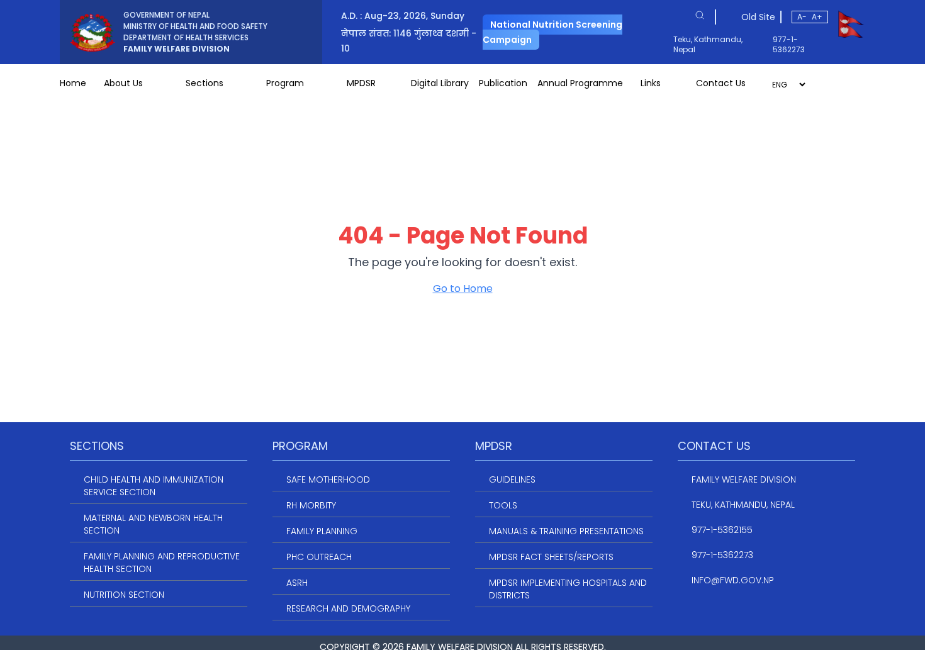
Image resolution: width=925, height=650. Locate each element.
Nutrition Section (124, 594)
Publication (503, 83)
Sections (204, 83)
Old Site (758, 17)
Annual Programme (580, 83)
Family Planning (321, 531)
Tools (503, 505)
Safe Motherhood (328, 479)
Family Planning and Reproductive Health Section (162, 562)
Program (285, 83)
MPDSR (361, 83)
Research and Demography (348, 608)
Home (73, 83)
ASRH (297, 582)
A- (802, 16)
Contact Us (721, 83)
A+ (817, 16)
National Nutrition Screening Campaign (552, 32)
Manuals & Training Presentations (566, 531)
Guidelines (512, 479)
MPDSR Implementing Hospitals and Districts (568, 589)
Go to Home (463, 288)
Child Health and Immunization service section (153, 485)
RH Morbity (311, 505)
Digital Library (440, 83)
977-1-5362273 (789, 45)
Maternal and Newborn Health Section (153, 524)
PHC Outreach (319, 557)
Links (651, 83)
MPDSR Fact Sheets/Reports (551, 557)
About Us (123, 83)
